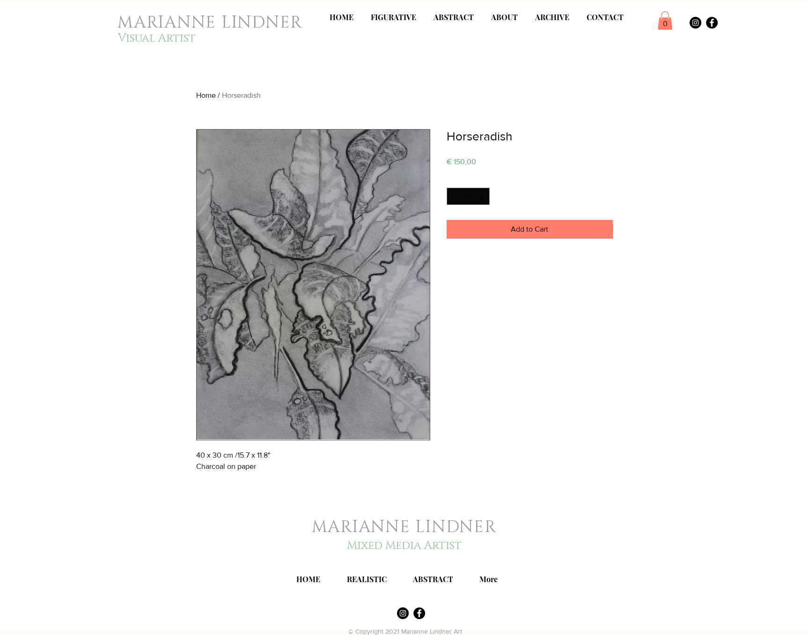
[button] (665, 20)
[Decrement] (454, 196)
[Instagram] (695, 23)
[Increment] (482, 196)
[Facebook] (712, 23)
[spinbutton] (468, 196)
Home (206, 95)
